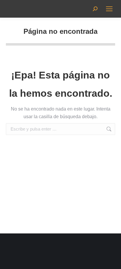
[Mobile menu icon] (109, 9)
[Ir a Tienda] (112, 260)
